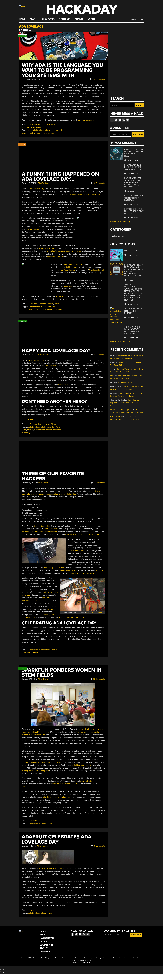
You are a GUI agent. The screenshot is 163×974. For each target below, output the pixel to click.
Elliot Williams (43, 183)
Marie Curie (63, 385)
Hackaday (82, 9)
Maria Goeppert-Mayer (73, 264)
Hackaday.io (47, 19)
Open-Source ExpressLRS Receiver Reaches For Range (124, 403)
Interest (41, 424)
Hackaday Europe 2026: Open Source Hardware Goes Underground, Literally (133, 182)
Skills (51, 124)
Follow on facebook (112, 120)
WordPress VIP (86, 962)
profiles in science (48, 307)
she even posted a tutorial (55, 567)
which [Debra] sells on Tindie (82, 573)
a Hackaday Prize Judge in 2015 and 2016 (82, 534)
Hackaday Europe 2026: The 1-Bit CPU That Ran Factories (133, 167)
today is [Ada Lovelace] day (50, 868)
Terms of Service (112, 958)
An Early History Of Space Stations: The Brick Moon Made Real (134, 152)
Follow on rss (123, 120)
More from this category (120, 222)
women (49, 430)
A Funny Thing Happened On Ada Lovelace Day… (60, 176)
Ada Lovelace (38, 130)
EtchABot (100, 570)
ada (30, 130)
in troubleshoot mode (94, 613)
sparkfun (44, 823)
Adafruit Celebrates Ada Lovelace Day (56, 839)
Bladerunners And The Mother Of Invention (133, 198)
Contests (64, 19)
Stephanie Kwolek (96, 270)
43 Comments (99, 183)
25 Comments (132, 218)
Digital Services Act (125, 958)
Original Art (43, 124)
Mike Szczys (43, 483)
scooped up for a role (39, 532)
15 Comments (99, 846)
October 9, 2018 (28, 183)
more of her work (51, 529)
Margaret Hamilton (73, 251)
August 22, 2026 (137, 19)
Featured (33, 124)
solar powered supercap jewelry (65, 784)
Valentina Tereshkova (56, 251)
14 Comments (132, 304)
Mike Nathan (42, 846)
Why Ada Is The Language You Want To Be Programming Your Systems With (62, 70)
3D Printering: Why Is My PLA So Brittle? (133, 311)
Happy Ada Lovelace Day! (56, 351)
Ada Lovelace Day (36, 189)
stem (57, 649)
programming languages (44, 133)
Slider (56, 124)
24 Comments (132, 173)
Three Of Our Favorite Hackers (53, 476)
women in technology (37, 309)
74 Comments (99, 354)
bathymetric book (87, 781)
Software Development (31, 127)
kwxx (112, 376)
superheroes (39, 430)
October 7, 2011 (28, 846)
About (91, 19)
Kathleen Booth (72, 267)
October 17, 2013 (28, 679)
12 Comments (132, 255)
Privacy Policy (100, 958)
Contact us (127, 120)
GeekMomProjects (67, 570)
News (48, 424)
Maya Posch (46, 79)
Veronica (50, 609)
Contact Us (47, 951)
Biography (68, 286)
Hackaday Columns (38, 304)
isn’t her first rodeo (42, 526)
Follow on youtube (119, 120)
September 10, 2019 (30, 79)
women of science (54, 309)
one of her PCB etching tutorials (72, 617)
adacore (48, 130)
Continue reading (86, 120)
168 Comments (98, 79)
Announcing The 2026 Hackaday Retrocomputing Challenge (132, 330)
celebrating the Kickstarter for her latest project (45, 762)
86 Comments (99, 679)
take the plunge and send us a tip (56, 797)
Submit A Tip (47, 945)
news (50, 913)
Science (50, 304)
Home (22, 19)
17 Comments (132, 338)
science (25, 309)
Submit (79, 19)
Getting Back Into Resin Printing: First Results (134, 211)
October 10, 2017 (28, 354)
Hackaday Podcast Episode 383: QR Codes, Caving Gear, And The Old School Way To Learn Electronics (134, 270)
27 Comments (132, 317)
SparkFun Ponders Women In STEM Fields (62, 672)
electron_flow (116, 416)
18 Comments (132, 160)
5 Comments (131, 280)
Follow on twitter (116, 120)
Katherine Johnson (55, 257)
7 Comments (131, 191)
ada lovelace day (48, 427)
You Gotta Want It (133, 251)
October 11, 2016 (28, 483)
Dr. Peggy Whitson (46, 248)
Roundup (33, 646)
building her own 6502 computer (35, 771)
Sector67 (25, 787)
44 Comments (99, 483)
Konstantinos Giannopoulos (121, 409)
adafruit (44, 913)
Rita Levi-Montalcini (34, 229)
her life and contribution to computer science (85, 194)
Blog (32, 19)
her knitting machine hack (81, 765)
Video (43, 941)
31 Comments (132, 204)
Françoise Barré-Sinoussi (65, 270)
